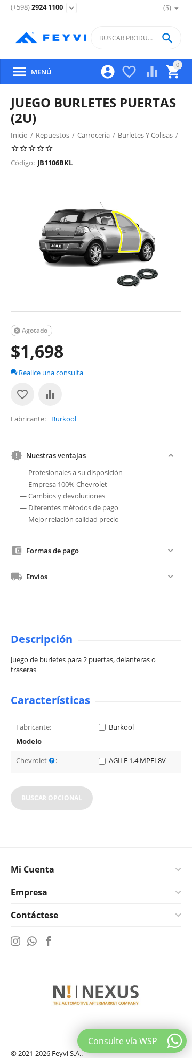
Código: (23, 162)
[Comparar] (50, 394)
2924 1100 (37, 7)
